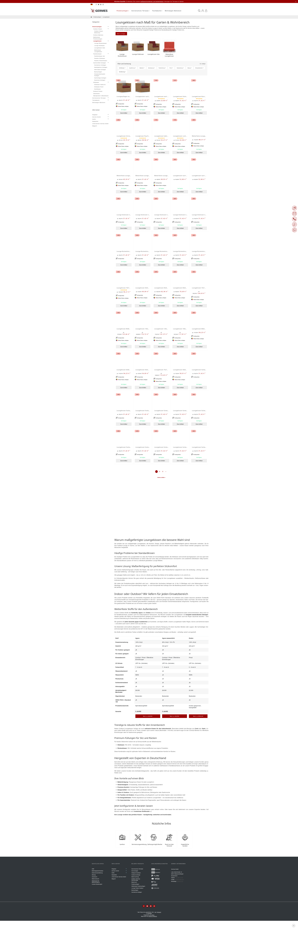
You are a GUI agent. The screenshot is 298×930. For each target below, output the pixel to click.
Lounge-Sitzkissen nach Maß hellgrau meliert (161, 215)
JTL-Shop (152, 915)
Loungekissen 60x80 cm (124, 370)
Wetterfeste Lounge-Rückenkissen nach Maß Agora (142, 175)
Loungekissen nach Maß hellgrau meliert (180, 175)
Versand (159, 912)
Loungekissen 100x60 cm (180, 329)
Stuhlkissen (97, 89)
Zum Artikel (123, 113)
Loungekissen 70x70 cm (124, 288)
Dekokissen (96, 93)
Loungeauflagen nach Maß (124, 96)
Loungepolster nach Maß (142, 96)
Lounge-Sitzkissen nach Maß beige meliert (180, 215)
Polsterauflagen (122, 11)
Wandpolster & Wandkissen (101, 95)
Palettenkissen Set (99, 56)
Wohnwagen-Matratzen (173, 11)
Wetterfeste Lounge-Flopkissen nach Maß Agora (161, 175)
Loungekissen (97, 41)
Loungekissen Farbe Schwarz (180, 410)
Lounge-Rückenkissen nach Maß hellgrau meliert (161, 251)
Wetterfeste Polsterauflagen (97, 38)
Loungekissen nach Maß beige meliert (199, 175)
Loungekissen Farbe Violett (161, 447)
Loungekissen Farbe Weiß (199, 410)
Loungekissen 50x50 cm (142, 288)
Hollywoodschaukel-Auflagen (100, 74)
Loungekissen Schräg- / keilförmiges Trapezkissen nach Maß (124, 136)
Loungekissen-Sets (154, 54)
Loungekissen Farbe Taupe (161, 410)
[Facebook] (96, 4)
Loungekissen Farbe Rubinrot (180, 447)
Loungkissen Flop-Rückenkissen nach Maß (142, 136)
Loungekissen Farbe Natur (142, 447)
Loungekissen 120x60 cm (161, 329)
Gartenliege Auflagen (100, 78)
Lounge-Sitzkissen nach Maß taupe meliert (199, 215)
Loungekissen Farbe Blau (199, 370)
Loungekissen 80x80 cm (124, 329)
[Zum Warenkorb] (206, 10)
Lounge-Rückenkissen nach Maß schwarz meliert (124, 251)
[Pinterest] (100, 4)
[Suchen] (199, 10)
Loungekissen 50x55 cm (142, 370)
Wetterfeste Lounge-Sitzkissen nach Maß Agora (124, 175)
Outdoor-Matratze (98, 35)
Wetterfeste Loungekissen (169, 55)
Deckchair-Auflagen (99, 80)
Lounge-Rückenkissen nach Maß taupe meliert (199, 251)
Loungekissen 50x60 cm (180, 370)
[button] (161, 70)
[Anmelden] (202, 10)
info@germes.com (179, 879)
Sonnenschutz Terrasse (140, 11)
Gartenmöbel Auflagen (99, 63)
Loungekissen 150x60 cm (142, 329)
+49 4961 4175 (179, 877)
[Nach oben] (294, 926)
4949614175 (180, 881)
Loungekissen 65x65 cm (161, 288)
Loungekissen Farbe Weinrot (199, 447)
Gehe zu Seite (161, 477)
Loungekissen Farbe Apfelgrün (124, 410)
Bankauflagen (98, 72)
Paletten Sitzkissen (99, 58)
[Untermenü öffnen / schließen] (108, 26)
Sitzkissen (96, 82)
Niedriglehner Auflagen (100, 67)
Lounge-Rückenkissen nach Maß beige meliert (180, 251)
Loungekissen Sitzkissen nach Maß (180, 96)
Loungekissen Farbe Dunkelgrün (142, 410)
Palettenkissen (97, 54)
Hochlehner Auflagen (100, 65)
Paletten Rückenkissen (100, 60)
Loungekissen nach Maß (161, 96)
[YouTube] (98, 4)
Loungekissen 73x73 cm (199, 288)
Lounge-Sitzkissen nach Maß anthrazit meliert (142, 215)
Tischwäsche (156, 11)
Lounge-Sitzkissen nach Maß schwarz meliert (124, 215)
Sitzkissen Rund (98, 87)
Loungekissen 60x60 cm (180, 288)
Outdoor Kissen (97, 29)
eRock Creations (153, 916)
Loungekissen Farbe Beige (124, 447)
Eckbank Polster (97, 91)
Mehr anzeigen (121, 33)
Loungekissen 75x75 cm (161, 370)
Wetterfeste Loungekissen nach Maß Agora (199, 136)
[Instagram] (103, 4)
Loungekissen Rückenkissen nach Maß (199, 96)
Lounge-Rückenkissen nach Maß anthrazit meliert (142, 251)
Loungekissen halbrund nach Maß (161, 136)
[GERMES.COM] (99, 10)
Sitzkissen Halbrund (100, 84)
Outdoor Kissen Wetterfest (98, 31)
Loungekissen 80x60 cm (199, 329)
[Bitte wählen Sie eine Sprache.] (92, 4)
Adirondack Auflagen (100, 69)
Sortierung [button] (122, 72)
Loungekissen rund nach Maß (180, 136)
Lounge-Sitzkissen (138, 54)
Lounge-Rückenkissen (122, 55)
